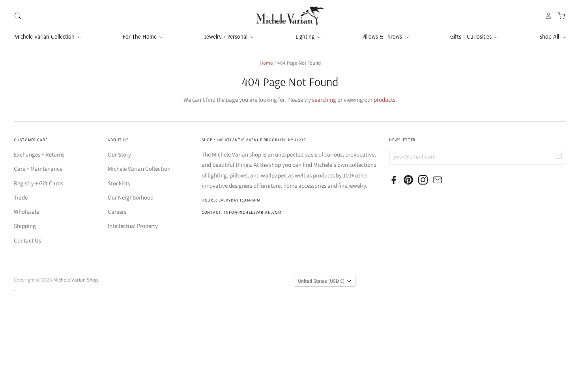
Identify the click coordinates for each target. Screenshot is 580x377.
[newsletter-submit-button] (558, 156)
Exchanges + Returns (39, 155)
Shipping (25, 226)
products (384, 100)
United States (321, 281)
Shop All (550, 36)
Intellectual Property (133, 226)
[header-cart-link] (559, 16)
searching (324, 100)
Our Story (119, 155)
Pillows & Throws (383, 36)
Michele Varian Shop (75, 280)
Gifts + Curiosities (471, 36)
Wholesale (26, 212)
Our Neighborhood (130, 198)
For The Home (140, 36)
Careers (117, 212)
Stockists (119, 183)
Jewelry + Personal (226, 36)
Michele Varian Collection (45, 36)
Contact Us (27, 241)
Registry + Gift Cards (38, 183)
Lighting (306, 36)
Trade (21, 198)
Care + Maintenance (38, 169)
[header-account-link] (546, 16)
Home (266, 63)
